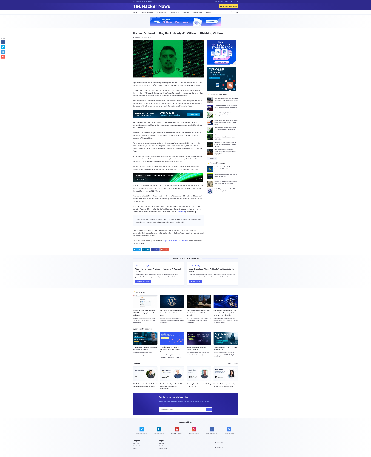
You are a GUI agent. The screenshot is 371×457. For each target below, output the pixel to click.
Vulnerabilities (161, 12)
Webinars (186, 12)
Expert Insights (198, 12)
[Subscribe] (209, 409)
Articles (236, 363)
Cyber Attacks (174, 12)
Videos (229, 363)
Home (135, 12)
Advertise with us (137, 446)
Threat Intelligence (147, 12)
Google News (167, 241)
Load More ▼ (212, 158)
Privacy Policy (163, 448)
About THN (136, 443)
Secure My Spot (195, 281)
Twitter (174, 241)
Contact (135, 448)
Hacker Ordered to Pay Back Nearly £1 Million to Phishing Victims (178, 33)
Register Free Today (143, 281)
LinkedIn (184, 241)
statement (181, 212)
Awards (208, 12)
